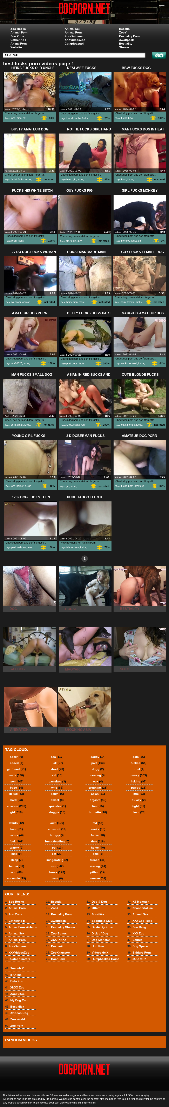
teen (30, 547)
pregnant (97, 787)
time (98, 841)
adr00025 (16, 363)
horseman (72, 302)
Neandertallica (140, 908)
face (13, 118)
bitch (14, 240)
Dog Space (137, 946)
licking (139, 781)
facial (14, 179)
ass (13, 486)
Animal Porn (19, 32)
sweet (57, 800)
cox (98, 781)
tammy (16, 847)
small (20, 424)
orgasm (98, 800)
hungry (57, 835)
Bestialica (14, 1006)
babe (16, 787)
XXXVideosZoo (75, 39)
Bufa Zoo (14, 981)
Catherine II (19, 39)
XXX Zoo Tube (139, 920)
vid (57, 775)
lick (57, 763)
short (57, 769)
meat (57, 878)
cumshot (57, 829)
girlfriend (16, 769)
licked (16, 793)
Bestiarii (54, 946)
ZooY (123, 32)
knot (16, 829)
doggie (57, 812)
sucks (28, 179)
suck (16, 775)
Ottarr (93, 908)
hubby (77, 118)
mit (24, 118)
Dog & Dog (97, 901)
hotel (138, 769)
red (83, 424)
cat (57, 853)
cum (57, 823)
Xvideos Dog (16, 1013)
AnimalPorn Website (19, 45)
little (139, 793)
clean (139, 812)
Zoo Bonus (56, 933)
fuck (16, 841)
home (98, 847)
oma (19, 118)
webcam (16, 302)
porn (123, 302)
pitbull (98, 872)
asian (98, 793)
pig (67, 241)
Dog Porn (84, 13)
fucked (139, 763)
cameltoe (57, 781)
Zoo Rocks (18, 28)
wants (16, 823)
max (16, 853)
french (98, 860)
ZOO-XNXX (56, 939)
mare (82, 302)
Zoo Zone (17, 36)
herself (20, 486)
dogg (98, 769)
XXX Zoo (135, 933)
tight (138, 806)
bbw (130, 118)
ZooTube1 (15, 993)
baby (57, 793)
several (133, 363)
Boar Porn (55, 959)
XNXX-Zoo (15, 987)
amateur (139, 486)
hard (69, 179)
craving (98, 775)
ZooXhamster (58, 952)
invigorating (57, 860)
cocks (124, 363)
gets (139, 756)
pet (57, 847)
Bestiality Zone (100, 927)
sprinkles (57, 806)
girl (74, 179)
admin (16, 756)
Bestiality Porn (129, 36)
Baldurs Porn (139, 952)
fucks (85, 118)
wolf (17, 872)
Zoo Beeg (136, 927)
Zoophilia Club (100, 920)
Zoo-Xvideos (74, 36)
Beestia (124, 28)
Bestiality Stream (125, 45)
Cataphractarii (74, 43)
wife (57, 787)
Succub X (14, 968)
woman (26, 302)
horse (57, 872)
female (131, 302)
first (98, 806)
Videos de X (97, 952)
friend (69, 118)
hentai (16, 866)
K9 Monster (138, 901)
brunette (98, 812)
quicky (139, 800)
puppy (138, 787)
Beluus (134, 939)
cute (123, 424)
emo (98, 853)
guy (79, 241)
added (16, 763)
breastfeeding (57, 841)
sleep (17, 860)
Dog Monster (98, 939)
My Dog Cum (16, 1000)
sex (57, 866)
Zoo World (15, 1019)
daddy (98, 756)
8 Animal (13, 974)
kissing (98, 866)
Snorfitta (95, 914)
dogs (74, 363)
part (68, 363)
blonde (131, 424)
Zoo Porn (14, 1025)
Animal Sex (72, 28)
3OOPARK (137, 959)
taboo (69, 547)
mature (17, 835)
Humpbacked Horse (103, 959)
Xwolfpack (126, 39)
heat (123, 179)
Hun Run (95, 946)
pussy (138, 775)
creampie (16, 878)
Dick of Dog (97, 933)
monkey (125, 240)
